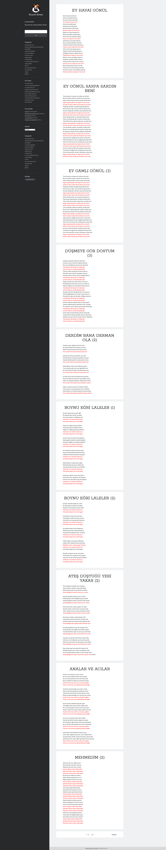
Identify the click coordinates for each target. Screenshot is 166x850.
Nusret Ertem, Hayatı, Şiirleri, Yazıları (36, 25)
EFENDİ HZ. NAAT (29, 55)
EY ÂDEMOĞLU (28, 59)
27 (92, 834)
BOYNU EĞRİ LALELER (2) (31, 96)
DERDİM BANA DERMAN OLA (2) (32, 91)
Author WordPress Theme (91, 848)
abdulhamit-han (30, 179)
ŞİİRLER (26, 74)
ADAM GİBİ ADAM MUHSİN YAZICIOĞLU (34, 47)
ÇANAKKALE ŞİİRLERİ (30, 51)
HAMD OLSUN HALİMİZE (30, 119)
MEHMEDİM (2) (28, 102)
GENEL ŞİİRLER (28, 63)
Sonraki (114, 834)
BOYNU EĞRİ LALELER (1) (31, 93)
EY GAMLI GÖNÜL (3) (30, 87)
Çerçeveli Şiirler (29, 21)
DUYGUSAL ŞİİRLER (29, 53)
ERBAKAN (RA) (28, 57)
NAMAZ (27, 72)
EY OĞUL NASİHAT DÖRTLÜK (31, 61)
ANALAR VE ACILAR (29, 100)
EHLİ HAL (27, 111)
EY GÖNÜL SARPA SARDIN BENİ (32, 85)
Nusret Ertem (36, 14)
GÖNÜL (27, 65)
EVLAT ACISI (27, 115)
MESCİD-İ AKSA (28, 70)
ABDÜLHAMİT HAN (29, 45)
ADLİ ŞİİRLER (28, 49)
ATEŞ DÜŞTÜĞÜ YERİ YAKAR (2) (32, 98)
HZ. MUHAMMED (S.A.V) (30, 67)
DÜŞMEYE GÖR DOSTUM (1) (31, 113)
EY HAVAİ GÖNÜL (29, 83)
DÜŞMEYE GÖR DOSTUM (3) (31, 89)
